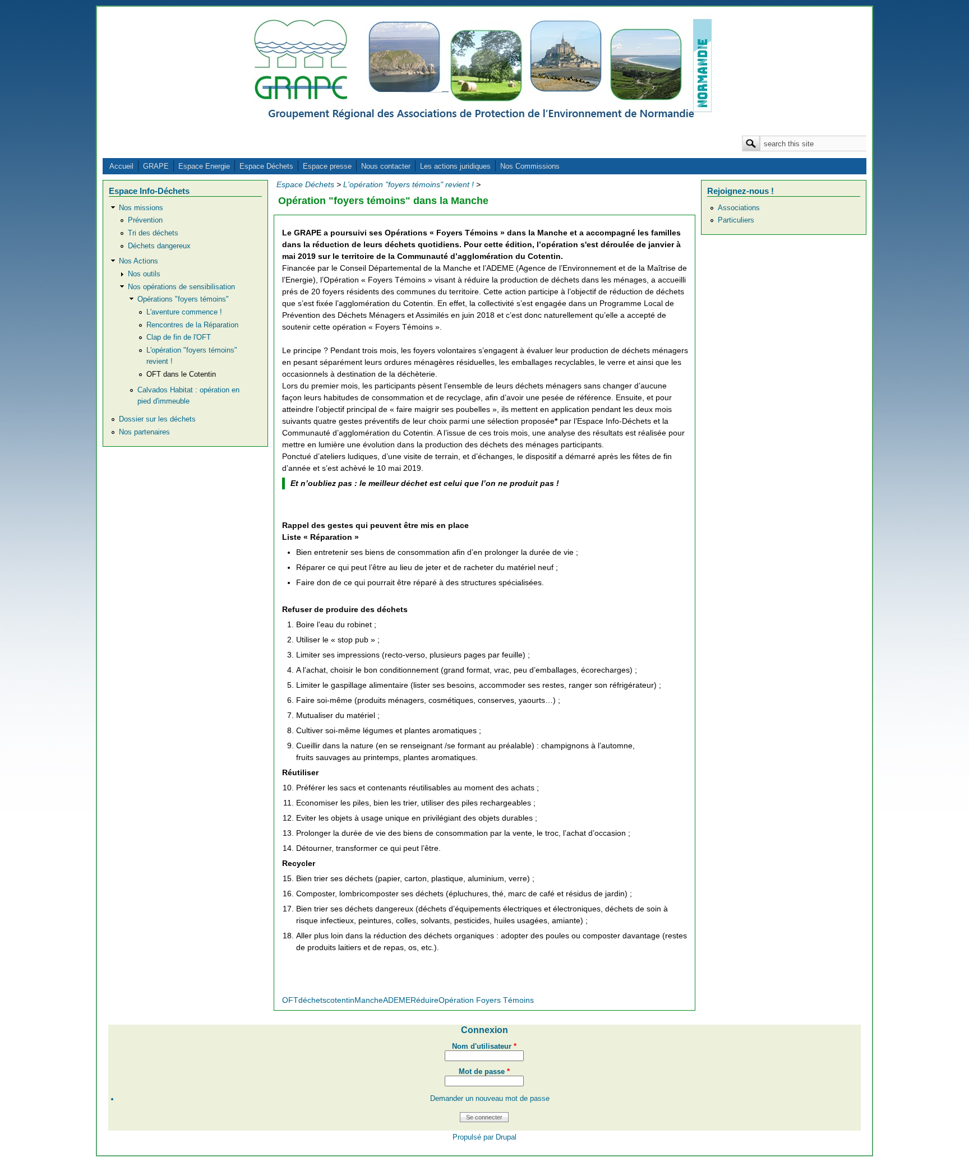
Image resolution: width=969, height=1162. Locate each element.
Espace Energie (204, 166)
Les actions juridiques (455, 166)
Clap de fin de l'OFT (178, 337)
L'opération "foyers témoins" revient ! (408, 184)
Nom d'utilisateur (484, 1046)
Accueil (121, 166)
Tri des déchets (153, 233)
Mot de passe (484, 1072)
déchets (312, 1000)
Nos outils (144, 274)
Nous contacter (385, 166)
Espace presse (327, 166)
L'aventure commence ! (184, 312)
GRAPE (156, 166)
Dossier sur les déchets (157, 419)
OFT (290, 1000)
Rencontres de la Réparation (192, 325)
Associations (739, 208)
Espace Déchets (266, 166)
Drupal (506, 1137)
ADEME (396, 1000)
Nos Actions (138, 261)
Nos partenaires (144, 432)
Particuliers (736, 220)
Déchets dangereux (159, 246)
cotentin (340, 1000)
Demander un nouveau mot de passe (490, 1099)
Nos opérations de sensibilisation (181, 287)
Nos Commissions (530, 166)
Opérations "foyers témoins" (183, 299)
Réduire (424, 1000)
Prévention (145, 220)
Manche (368, 1000)
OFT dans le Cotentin (181, 374)
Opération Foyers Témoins (486, 1000)
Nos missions (141, 208)
